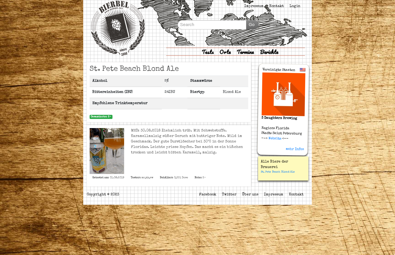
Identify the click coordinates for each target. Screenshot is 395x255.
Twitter (229, 195)
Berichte (269, 51)
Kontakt (276, 6)
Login (295, 6)
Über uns (250, 195)
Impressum (254, 6)
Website (274, 138)
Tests (208, 51)
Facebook (207, 195)
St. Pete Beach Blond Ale (278, 172)
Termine (245, 51)
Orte (225, 51)
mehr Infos (295, 149)
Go (252, 24)
